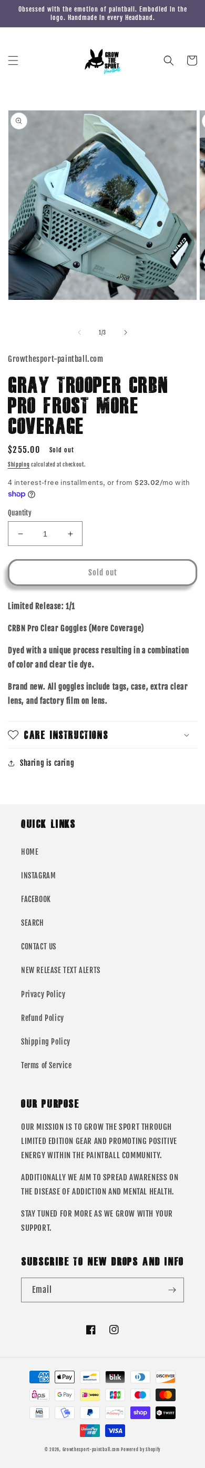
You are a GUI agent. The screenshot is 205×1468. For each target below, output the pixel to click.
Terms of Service (46, 1065)
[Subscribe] (171, 1290)
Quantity (20, 513)
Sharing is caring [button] (47, 762)
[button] (13, 60)
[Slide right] (125, 332)
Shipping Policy (45, 1041)
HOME (29, 851)
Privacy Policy (43, 994)
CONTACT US (38, 946)
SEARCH (32, 922)
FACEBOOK (36, 899)
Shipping (19, 464)
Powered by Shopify (140, 1449)
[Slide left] (79, 332)
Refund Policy (42, 1018)
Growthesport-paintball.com (91, 1449)
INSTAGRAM (38, 875)
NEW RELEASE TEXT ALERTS (60, 970)
